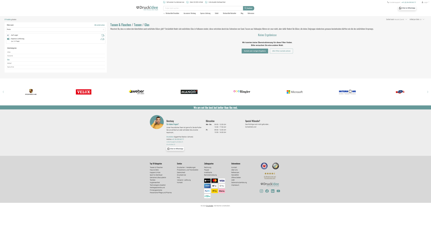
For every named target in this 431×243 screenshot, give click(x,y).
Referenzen (251, 13)
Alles (8, 52)
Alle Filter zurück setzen (281, 51)
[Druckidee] (147, 7)
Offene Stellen (236, 177)
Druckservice (181, 175)
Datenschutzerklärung (239, 182)
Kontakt (180, 182)
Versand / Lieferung (184, 180)
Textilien (152, 180)
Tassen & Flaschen (156, 167)
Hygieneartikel (155, 182)
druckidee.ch (170, 144)
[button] (3, 92)
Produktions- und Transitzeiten (187, 170)
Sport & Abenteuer (156, 175)
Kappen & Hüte (155, 172)
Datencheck (181, 172)
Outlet (216, 13)
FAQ (178, 177)
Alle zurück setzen (99, 25)
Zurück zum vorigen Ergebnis (255, 51)
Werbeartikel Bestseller (229, 13)
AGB (232, 180)
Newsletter (235, 175)
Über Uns (234, 170)
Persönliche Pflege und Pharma (161, 193)
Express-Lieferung (205, 13)
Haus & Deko (154, 170)
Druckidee (209, 206)
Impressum (235, 185)
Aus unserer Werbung (190, 13)
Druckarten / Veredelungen (186, 167)
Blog (242, 13)
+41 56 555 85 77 (178, 139)
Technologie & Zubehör (158, 185)
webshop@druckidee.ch (174, 142)
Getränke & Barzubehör (158, 177)
